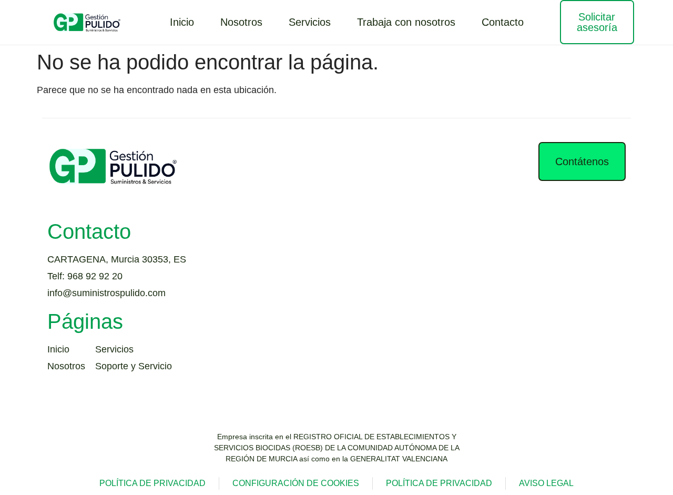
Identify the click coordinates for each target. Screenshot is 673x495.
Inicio (182, 22)
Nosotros (241, 22)
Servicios (310, 22)
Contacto (503, 22)
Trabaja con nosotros (406, 22)
